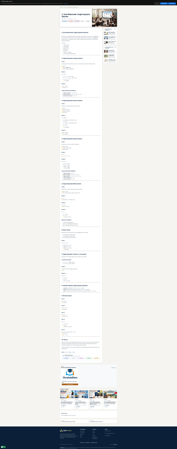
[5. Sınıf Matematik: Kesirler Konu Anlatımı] (106, 51)
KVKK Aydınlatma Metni (94, 442)
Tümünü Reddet (164, 3)
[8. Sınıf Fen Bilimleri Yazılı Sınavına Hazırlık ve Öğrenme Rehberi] (106, 37)
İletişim (81, 435)
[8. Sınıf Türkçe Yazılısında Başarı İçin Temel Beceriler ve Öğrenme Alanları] (106, 42)
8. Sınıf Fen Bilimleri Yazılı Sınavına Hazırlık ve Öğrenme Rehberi (112, 37)
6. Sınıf (105, 400)
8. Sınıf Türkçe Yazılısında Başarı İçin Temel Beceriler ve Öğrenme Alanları (112, 42)
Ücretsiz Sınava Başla (70, 384)
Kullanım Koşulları (82, 442)
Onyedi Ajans (115, 444)
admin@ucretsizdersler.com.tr (110, 433)
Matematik (70, 352)
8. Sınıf (62, 400)
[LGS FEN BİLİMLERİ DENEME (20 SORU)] (106, 56)
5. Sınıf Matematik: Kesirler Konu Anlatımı (112, 51)
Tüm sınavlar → (113, 367)
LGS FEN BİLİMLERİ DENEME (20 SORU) (111, 55)
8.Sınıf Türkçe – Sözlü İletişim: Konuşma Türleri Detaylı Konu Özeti (112, 60)
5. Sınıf (66, 352)
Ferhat (75, 18)
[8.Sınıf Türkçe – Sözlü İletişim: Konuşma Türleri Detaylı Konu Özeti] (106, 60)
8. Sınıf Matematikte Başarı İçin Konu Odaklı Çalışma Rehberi (112, 32)
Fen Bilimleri (79, 400)
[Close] (176, 0)
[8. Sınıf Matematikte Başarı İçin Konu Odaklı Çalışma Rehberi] (106, 33)
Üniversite (94, 435)
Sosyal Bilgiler (108, 400)
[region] (88, 2)
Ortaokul (65, 7)
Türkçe (93, 400)
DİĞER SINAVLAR (95, 438)
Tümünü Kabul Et (172, 3)
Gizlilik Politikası (88, 442)
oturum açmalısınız (72, 415)
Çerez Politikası (65, 3)
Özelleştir (157, 3)
